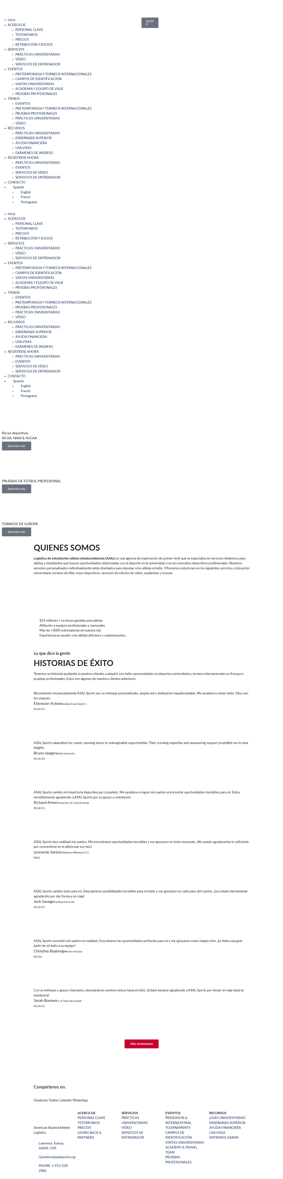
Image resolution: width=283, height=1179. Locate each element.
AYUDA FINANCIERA (31, 143)
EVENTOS (15, 69)
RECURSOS (16, 128)
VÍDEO (20, 59)
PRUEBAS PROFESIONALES (36, 94)
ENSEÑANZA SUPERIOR (33, 138)
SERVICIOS (16, 49)
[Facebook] (7, 7)
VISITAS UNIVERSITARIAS (34, 84)
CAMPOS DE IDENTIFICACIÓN (38, 79)
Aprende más (16, 446)
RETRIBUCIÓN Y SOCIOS (34, 44)
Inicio (11, 20)
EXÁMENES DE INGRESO (34, 153)
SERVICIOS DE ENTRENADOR (37, 64)
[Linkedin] (27, 7)
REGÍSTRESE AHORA (23, 157)
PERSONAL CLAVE (29, 29)
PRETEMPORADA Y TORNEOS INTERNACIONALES (53, 74)
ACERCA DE (17, 25)
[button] (71, 209)
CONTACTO (17, 182)
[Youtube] (17, 7)
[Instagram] (38, 7)
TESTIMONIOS (26, 34)
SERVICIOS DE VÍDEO (31, 172)
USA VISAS (23, 148)
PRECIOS (22, 39)
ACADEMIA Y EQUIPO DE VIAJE (39, 89)
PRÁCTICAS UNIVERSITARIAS (37, 54)
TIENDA (14, 98)
